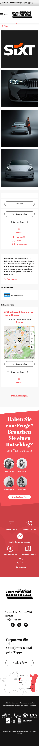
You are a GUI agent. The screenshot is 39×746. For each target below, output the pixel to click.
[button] (29, 3)
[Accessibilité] (26, 3)
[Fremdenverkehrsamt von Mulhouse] (22, 14)
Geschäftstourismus (20, 731)
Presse (19, 734)
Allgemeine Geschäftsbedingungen (15, 705)
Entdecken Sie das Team (19, 497)
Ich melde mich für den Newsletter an (19, 663)
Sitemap (33, 705)
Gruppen (33, 731)
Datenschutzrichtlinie (27, 703)
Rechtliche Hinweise (11, 703)
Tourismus (7, 731)
